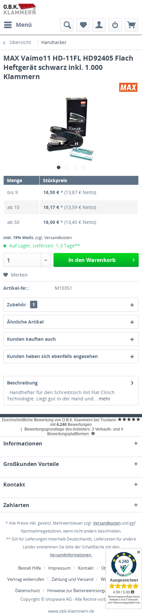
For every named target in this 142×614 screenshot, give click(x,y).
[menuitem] (17, 24)
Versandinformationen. (71, 555)
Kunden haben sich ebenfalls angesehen (52, 356)
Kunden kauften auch (31, 339)
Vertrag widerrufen (25, 579)
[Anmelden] (115, 24)
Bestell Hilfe (29, 568)
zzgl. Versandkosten (53, 237)
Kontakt (86, 568)
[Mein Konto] (99, 24)
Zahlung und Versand (72, 579)
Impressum (59, 568)
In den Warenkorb (92, 260)
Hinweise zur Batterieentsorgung (79, 590)
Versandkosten (107, 523)
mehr (104, 398)
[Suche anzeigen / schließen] (66, 24)
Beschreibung (22, 383)
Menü (24, 24)
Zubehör (21, 304)
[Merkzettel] (82, 24)
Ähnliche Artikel (25, 322)
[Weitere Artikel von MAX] (128, 87)
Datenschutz (27, 590)
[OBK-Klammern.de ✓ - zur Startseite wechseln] (20, 9)
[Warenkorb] (131, 24)
